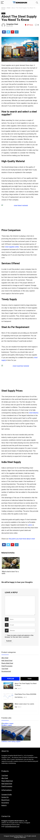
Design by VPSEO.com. (20, 837)
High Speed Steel (6, 660)
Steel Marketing (19, 697)
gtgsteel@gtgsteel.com (12, 826)
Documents (5, 802)
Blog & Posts (5, 800)
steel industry (33, 413)
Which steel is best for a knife (24, 704)
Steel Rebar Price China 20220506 (25, 694)
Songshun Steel (12, 24)
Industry (4, 805)
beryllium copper (6, 725)
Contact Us (5, 797)
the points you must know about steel (22, 539)
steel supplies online (12, 247)
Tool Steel (4, 669)
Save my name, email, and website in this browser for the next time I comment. (19, 636)
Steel (8, 8)
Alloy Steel (4, 658)
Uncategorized (6, 671)
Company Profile (6, 794)
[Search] (37, 2)
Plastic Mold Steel (7, 663)
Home (3, 8)
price (30, 525)
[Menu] (2, 2)
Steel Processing (6, 666)
